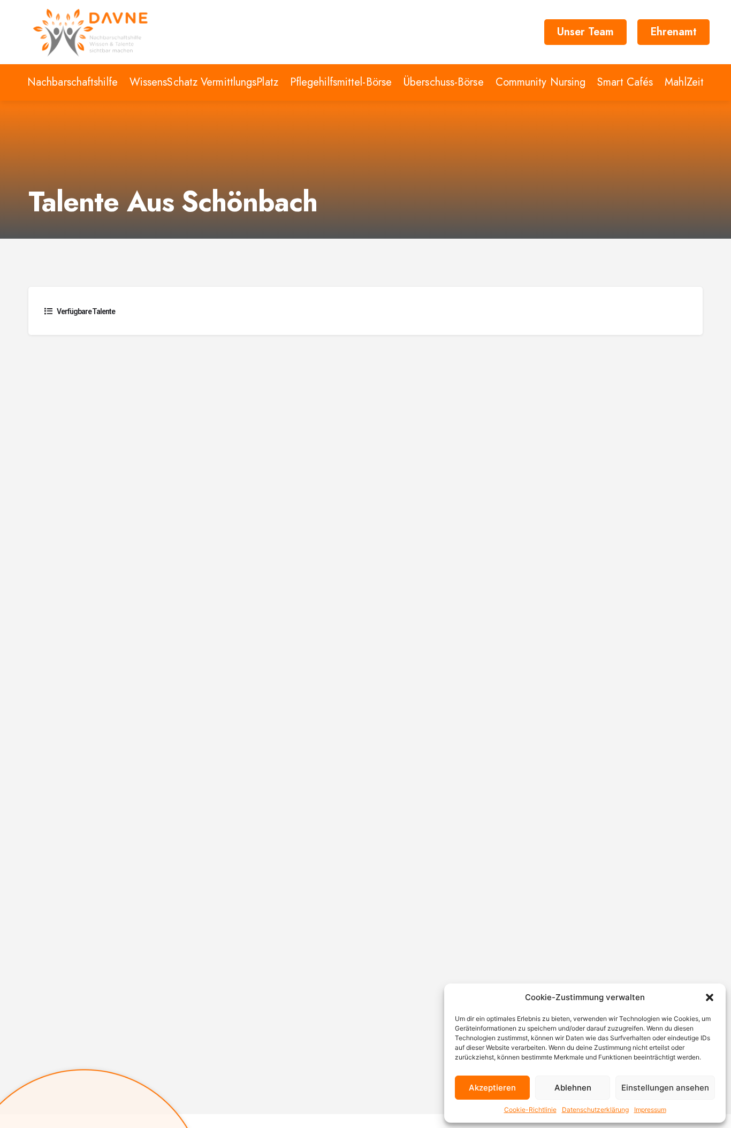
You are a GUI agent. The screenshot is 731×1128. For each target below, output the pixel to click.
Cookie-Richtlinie (530, 1110)
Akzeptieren (492, 1088)
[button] (709, 997)
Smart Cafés (625, 82)
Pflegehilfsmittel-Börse (341, 82)
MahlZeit (684, 82)
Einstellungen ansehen (665, 1088)
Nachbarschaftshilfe (72, 82)
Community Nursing (541, 82)
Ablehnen (572, 1088)
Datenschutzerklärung (595, 1110)
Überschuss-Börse (443, 82)
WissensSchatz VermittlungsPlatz (204, 82)
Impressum (650, 1110)
